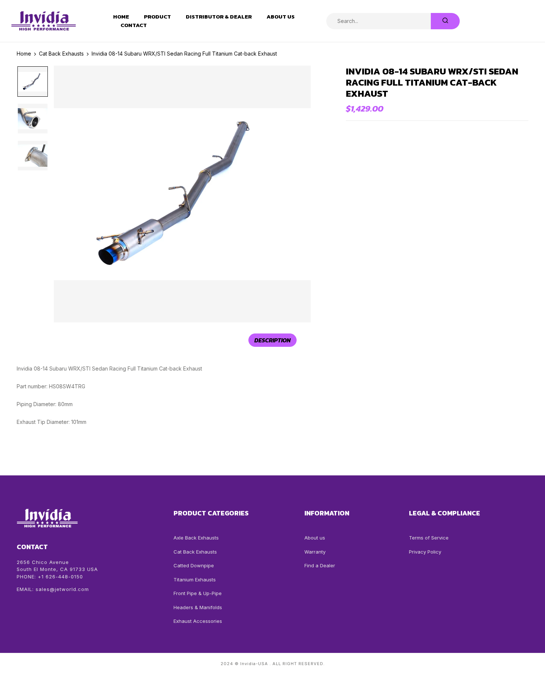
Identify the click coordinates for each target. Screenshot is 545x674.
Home (121, 17)
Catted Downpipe (194, 565)
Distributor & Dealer (219, 17)
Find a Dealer (319, 565)
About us (314, 538)
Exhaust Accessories (198, 621)
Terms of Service (429, 538)
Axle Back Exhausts (196, 538)
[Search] (445, 21)
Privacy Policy (425, 552)
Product (157, 17)
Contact (133, 25)
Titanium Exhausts (195, 579)
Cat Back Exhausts (195, 552)
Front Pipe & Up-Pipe (198, 593)
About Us (281, 17)
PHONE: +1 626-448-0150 (50, 577)
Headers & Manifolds (198, 607)
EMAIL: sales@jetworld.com (53, 589)
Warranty (315, 552)
